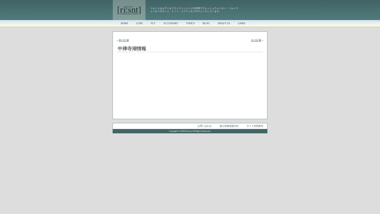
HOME (124, 23)
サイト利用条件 (255, 126)
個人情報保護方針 (229, 126)
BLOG (206, 23)
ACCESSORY (170, 23)
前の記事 (124, 40)
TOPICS (190, 23)
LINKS (241, 23)
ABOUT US (224, 23)
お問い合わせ (205, 126)
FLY (153, 23)
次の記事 (256, 40)
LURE (139, 23)
